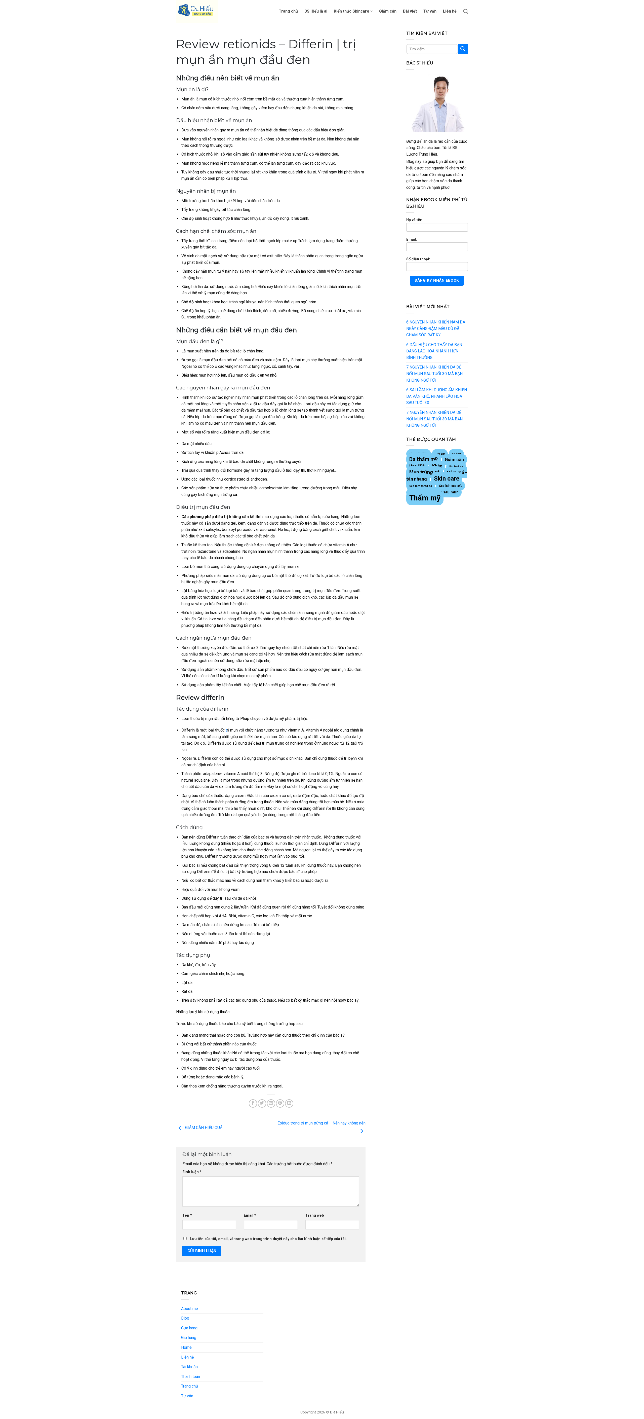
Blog (185, 1318)
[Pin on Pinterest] (280, 1103)
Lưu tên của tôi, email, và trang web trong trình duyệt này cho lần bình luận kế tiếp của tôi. (268, 1239)
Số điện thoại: (418, 259)
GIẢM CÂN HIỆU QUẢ (203, 1127)
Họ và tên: (414, 220)
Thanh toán (190, 1376)
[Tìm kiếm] (465, 11)
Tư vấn (429, 11)
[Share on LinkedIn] (289, 1103)
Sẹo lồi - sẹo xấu (450, 486)
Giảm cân (387, 11)
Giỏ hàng (188, 1337)
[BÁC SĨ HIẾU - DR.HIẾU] (201, 11)
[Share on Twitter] (262, 1103)
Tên (187, 1215)
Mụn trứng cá (424, 472)
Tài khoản (189, 1366)
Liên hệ (450, 11)
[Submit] (463, 49)
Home (186, 1347)
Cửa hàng (189, 1328)
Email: (411, 239)
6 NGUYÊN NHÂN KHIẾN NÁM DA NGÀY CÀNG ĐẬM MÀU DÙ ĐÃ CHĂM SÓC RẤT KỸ (435, 328)
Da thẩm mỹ (423, 459)
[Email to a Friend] (271, 1103)
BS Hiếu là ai (315, 11)
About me (189, 1308)
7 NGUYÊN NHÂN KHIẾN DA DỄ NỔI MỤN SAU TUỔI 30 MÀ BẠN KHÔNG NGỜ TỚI (434, 373)
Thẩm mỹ (424, 498)
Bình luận (192, 1172)
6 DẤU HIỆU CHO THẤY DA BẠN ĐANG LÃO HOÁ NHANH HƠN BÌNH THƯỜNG (434, 351)
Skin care (446, 478)
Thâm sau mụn (445, 492)
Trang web (314, 1215)
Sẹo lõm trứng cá (420, 486)
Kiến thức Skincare (351, 11)
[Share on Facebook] (253, 1103)
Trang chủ (288, 11)
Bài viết (410, 11)
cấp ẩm (440, 453)
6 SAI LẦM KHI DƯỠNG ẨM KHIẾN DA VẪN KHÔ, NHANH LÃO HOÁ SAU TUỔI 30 (436, 396)
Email (250, 1215)
